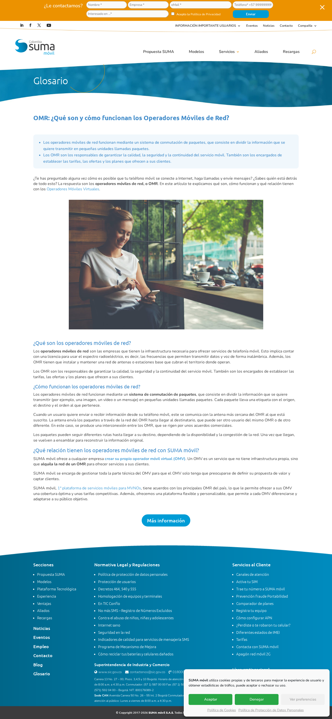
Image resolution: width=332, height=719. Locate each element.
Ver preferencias (303, 699)
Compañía (305, 26)
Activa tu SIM (247, 581)
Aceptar (210, 699)
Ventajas (44, 603)
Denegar (257, 699)
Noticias (268, 26)
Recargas (291, 51)
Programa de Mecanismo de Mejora (127, 646)
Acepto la (198, 14)
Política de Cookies (221, 710)
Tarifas (241, 639)
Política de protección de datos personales (132, 574)
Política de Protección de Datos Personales (271, 710)
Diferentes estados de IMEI (258, 632)
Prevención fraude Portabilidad (262, 596)
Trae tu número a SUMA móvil (260, 588)
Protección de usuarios (117, 581)
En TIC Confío (109, 603)
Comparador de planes (254, 603)
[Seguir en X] (39, 25)
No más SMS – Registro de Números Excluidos (135, 610)
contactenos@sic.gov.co (147, 672)
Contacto (286, 26)
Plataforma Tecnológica (56, 588)
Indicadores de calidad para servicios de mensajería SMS (143, 639)
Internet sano (109, 624)
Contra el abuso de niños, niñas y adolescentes (136, 617)
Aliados (261, 51)
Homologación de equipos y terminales (130, 596)
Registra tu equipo (251, 610)
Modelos (196, 51)
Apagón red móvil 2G (253, 653)
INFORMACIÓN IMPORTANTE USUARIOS (205, 26)
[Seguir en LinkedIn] (21, 25)
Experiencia (46, 596)
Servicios (227, 51)
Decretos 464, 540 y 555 (117, 588)
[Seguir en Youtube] (48, 25)
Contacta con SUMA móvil (257, 646)
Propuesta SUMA (158, 51)
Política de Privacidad (205, 14)
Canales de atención (252, 574)
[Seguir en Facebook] (30, 25)
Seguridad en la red (114, 632)
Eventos (252, 26)
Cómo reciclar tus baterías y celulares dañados (135, 653)
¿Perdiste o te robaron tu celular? (263, 624)
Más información (166, 520)
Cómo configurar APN (254, 617)
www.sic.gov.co (110, 672)
